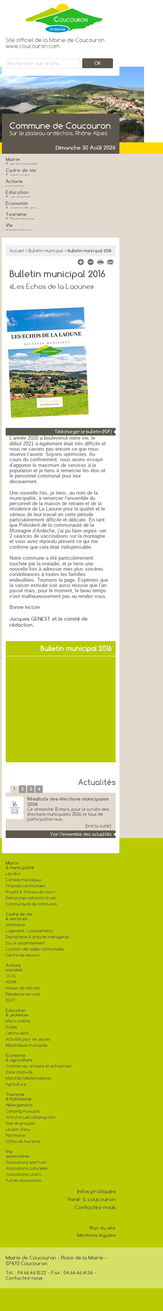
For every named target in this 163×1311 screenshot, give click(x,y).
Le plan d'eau (18, 1129)
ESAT (10, 1000)
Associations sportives (26, 1162)
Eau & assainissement (25, 943)
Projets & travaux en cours (30, 892)
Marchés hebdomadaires (28, 1078)
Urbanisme (15, 924)
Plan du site (102, 1228)
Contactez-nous (95, 1207)
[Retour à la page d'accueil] (55, 16)
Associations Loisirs (23, 1174)
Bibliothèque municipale (26, 1045)
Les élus (13, 873)
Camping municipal (22, 1111)
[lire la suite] (98, 826)
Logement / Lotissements (29, 931)
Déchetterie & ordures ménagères (37, 937)
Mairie (22, 161)
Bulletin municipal (46, 250)
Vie (19, 227)
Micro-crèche (18, 1021)
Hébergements (19, 1105)
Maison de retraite (23, 988)
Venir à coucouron (91, 1199)
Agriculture (16, 1084)
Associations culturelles (27, 1168)
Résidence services (23, 994)
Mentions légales (96, 1235)
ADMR (11, 982)
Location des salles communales (35, 949)
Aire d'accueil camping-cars (30, 1117)
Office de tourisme (23, 1141)
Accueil (16, 250)
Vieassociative (17, 1154)
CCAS (11, 976)
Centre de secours (23, 955)
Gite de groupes (20, 1123)
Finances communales (25, 885)
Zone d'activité (19, 1072)
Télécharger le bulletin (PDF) (83, 431)
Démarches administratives (31, 898)
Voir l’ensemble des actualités (81, 834)
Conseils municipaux (24, 879)
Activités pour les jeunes (28, 1039)
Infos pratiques (96, 1191)
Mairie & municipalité (20, 865)
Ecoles (11, 1027)
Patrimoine (15, 1135)
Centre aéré (17, 1033)
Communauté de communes (31, 904)
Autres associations (23, 1180)
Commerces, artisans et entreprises (39, 1066)
